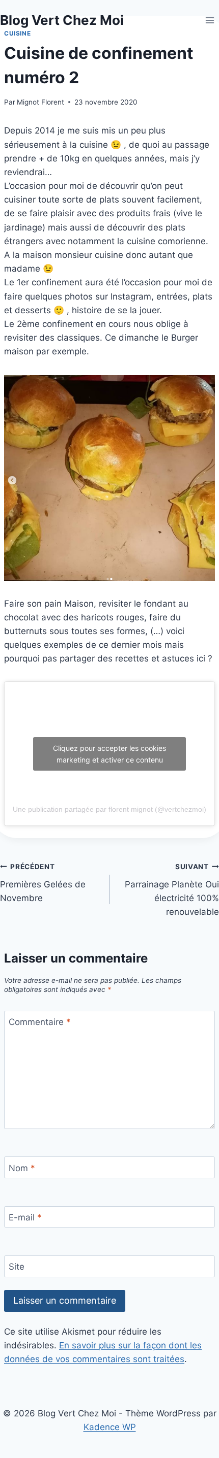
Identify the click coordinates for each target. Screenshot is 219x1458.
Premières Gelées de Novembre (43, 883)
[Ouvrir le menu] (209, 20)
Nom (22, 1168)
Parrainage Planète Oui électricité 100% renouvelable (172, 890)
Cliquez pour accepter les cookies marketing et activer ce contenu (109, 754)
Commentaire (40, 1022)
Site (16, 1267)
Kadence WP (110, 1427)
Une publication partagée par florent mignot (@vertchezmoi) (109, 809)
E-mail (25, 1217)
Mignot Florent (40, 102)
